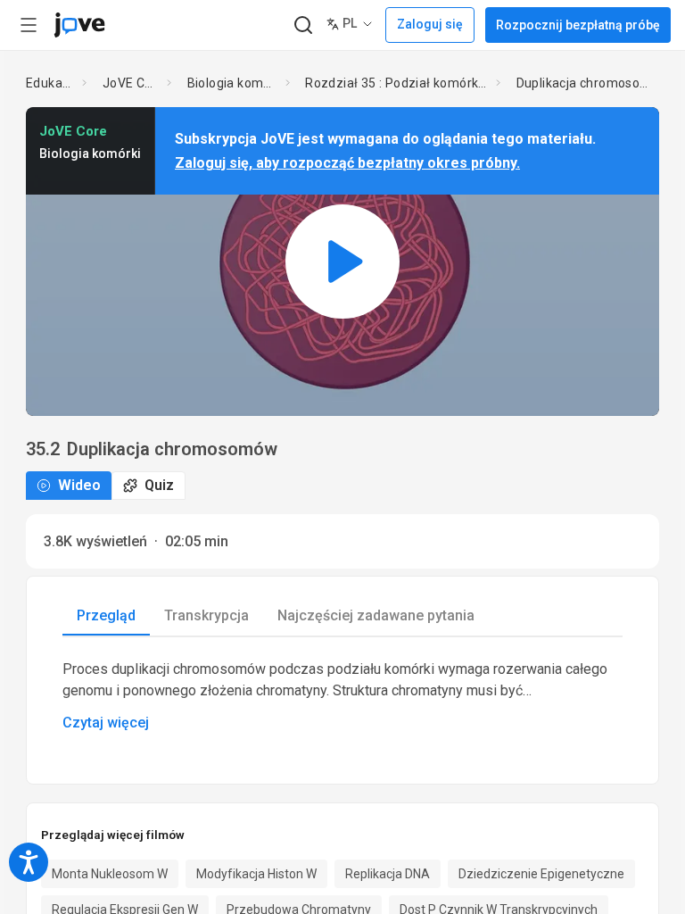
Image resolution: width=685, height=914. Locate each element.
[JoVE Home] (79, 24)
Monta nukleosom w (110, 874)
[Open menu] (28, 25)
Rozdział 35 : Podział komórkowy (397, 83)
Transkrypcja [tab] (206, 615)
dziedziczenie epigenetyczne (541, 874)
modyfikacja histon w (256, 874)
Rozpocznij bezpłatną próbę (578, 25)
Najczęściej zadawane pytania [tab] (376, 615)
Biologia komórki (233, 83)
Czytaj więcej (105, 722)
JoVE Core (131, 83)
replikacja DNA (387, 874)
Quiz (159, 485)
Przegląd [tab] (106, 615)
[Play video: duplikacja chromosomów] (342, 261)
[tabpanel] (342, 696)
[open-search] (303, 25)
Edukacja (51, 83)
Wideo (79, 485)
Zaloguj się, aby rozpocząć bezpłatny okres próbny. (347, 162)
